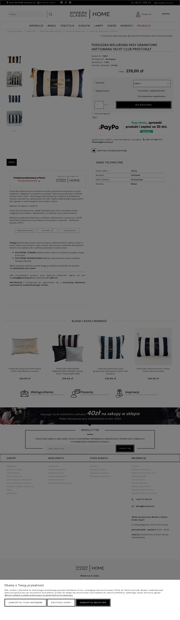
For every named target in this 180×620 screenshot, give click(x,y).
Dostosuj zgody (61, 602)
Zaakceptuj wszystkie (93, 602)
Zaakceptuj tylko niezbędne (25, 602)
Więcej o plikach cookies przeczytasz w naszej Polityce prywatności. (38, 595)
